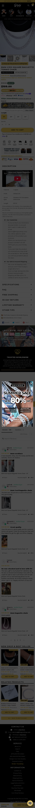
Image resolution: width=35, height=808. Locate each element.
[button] (30, 803)
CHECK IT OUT (17, 419)
